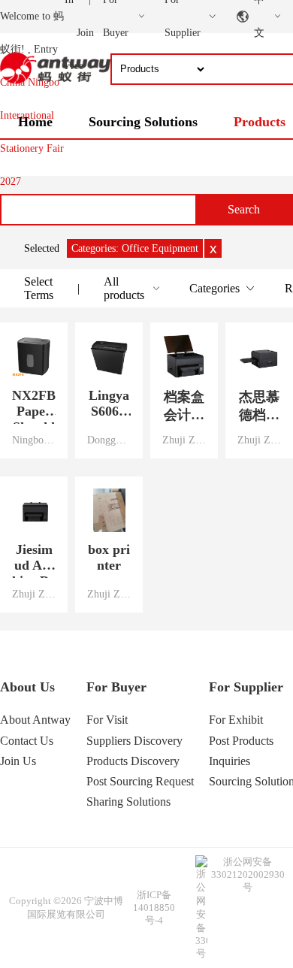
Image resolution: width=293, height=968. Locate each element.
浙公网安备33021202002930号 (248, 874)
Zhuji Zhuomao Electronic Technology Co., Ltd (184, 440)
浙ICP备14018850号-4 (154, 907)
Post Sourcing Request (140, 781)
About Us (27, 686)
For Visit (107, 719)
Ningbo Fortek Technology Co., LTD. (34, 440)
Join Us (18, 761)
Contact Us (26, 740)
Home (35, 121)
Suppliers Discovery (134, 740)
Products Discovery (133, 761)
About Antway (35, 719)
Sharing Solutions (128, 801)
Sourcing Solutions (143, 121)
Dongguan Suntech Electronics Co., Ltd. (109, 440)
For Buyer (116, 686)
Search (244, 209)
